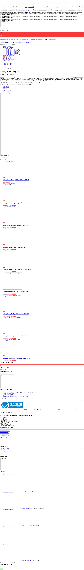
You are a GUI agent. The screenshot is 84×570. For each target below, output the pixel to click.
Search (13, 44)
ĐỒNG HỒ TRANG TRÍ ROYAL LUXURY (13, 53)
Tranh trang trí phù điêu (7, 90)
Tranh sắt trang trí (6, 87)
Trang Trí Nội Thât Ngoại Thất (8, 59)
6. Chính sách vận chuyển (5, 435)
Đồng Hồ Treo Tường (7, 46)
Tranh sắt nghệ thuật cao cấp (10, 61)
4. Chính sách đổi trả (4, 433)
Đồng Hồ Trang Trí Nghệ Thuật (8, 47)
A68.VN (2, 77)
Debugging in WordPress (29, 7)
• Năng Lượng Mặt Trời (5, 452)
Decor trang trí (5, 89)
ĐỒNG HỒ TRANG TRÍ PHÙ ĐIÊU (12, 52)
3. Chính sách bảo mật (4, 432)
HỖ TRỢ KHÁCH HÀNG (8, 395)
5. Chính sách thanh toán (5, 434)
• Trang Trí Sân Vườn (4, 453)
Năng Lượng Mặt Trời (7, 57)
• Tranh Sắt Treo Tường (5, 451)
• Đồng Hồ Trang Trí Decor (5, 448)
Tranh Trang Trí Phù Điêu (7, 63)
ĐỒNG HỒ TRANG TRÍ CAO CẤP (12, 49)
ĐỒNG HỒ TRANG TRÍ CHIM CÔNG (12, 50)
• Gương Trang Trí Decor (5, 449)
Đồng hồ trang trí (6, 86)
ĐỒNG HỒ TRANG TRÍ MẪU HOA (12, 51)
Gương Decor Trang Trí (7, 56)
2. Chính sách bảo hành (5, 431)
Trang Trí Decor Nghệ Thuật (8, 58)
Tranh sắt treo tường (8, 62)
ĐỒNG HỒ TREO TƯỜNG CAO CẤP (12, 54)
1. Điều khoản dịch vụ (4, 430)
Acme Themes (21, 567)
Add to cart (13, 183)
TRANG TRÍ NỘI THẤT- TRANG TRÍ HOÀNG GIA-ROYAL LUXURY (15, 42)
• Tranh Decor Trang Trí (5, 450)
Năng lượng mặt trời (6, 91)
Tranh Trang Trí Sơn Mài (7, 64)
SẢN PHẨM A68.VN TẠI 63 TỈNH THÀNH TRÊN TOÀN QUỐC (15, 396)
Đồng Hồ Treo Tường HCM (8, 394)
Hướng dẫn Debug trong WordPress (30, 13)
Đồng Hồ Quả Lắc (8, 48)
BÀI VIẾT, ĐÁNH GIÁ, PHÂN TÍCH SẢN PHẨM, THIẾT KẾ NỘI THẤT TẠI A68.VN (20, 392)
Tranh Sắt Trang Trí (6, 60)
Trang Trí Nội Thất (3, 28)
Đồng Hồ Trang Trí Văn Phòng (8, 55)
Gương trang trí (5, 88)
